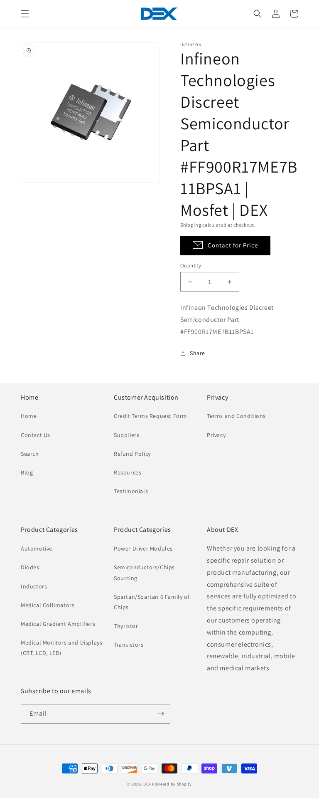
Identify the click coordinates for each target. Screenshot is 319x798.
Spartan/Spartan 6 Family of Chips (151, 602)
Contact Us (35, 435)
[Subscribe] (161, 714)
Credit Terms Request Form (150, 416)
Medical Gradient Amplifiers (58, 624)
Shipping (190, 225)
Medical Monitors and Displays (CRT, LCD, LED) (61, 648)
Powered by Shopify (172, 784)
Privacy (216, 435)
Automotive (36, 548)
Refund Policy (132, 453)
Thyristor (126, 626)
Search (30, 453)
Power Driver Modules (143, 548)
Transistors (129, 644)
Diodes (30, 567)
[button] (25, 14)
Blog (27, 472)
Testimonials (131, 491)
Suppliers (126, 435)
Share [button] (197, 353)
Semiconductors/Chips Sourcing (144, 572)
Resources (127, 472)
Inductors (34, 586)
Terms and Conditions (236, 416)
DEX (147, 784)
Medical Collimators (47, 605)
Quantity (190, 265)
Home (29, 416)
